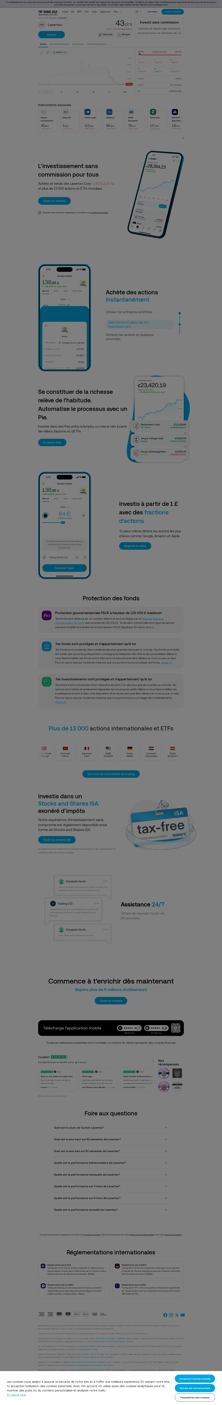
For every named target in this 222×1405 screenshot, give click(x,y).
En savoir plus (16, 1394)
